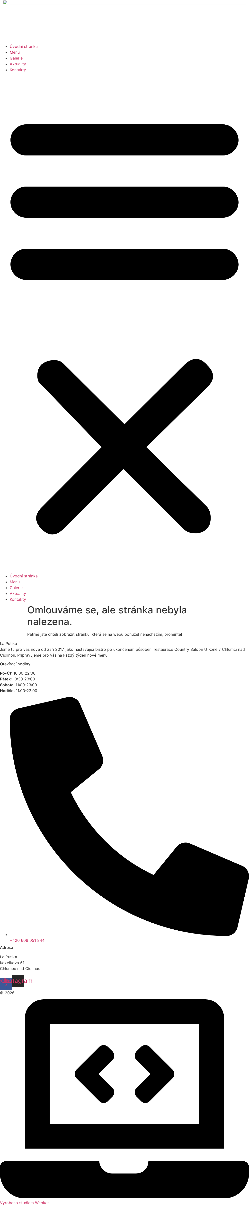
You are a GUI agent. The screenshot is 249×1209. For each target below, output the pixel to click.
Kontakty (18, 69)
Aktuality (18, 63)
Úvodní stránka (24, 46)
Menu (15, 52)
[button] (124, 323)
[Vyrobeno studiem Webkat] (124, 1196)
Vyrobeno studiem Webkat (24, 1202)
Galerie (16, 58)
